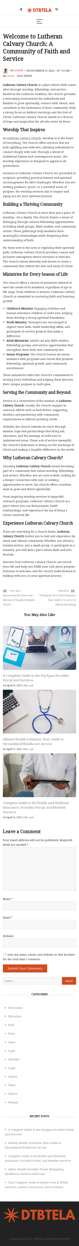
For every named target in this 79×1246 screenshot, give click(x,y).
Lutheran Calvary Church (24, 138)
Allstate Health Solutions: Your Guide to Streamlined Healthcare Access (33, 741)
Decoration (15, 1008)
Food (11, 1025)
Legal (11, 76)
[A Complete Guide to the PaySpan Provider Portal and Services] (39, 648)
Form (11, 1033)
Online (12, 1076)
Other (12, 1085)
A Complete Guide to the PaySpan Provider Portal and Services (39, 1132)
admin (18, 70)
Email (7, 917)
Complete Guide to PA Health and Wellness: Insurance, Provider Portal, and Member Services (36, 807)
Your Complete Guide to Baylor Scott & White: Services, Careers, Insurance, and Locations (37, 1185)
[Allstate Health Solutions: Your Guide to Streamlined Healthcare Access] (39, 711)
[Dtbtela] (39, 1209)
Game (12, 1042)
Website (8, 936)
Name (8, 899)
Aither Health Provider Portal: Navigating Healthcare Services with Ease (34, 1171)
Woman (13, 1102)
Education (14, 1016)
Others (12, 1094)
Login (12, 1068)
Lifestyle (13, 1059)
